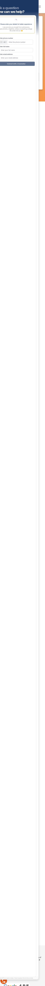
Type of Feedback (22, 33)
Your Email (22, 46)
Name (22, 39)
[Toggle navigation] (39, 7)
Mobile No (22, 52)
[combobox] (6, 950)
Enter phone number (8, 946)
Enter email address (8, 963)
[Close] (35, 905)
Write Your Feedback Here (22, 59)
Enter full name (7, 955)
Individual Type (22, 26)
